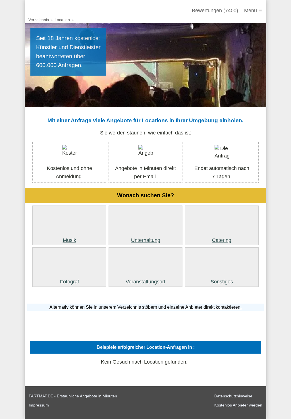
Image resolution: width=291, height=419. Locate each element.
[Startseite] (59, 10)
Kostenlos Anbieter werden (238, 405)
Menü (253, 10)
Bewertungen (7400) (215, 10)
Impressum (39, 405)
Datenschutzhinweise (233, 396)
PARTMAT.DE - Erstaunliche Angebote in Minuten (73, 396)
